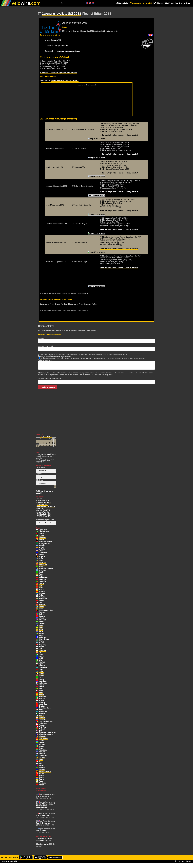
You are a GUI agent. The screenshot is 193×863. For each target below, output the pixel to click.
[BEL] (37, 557)
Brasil (41, 572)
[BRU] (37, 574)
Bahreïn (41, 555)
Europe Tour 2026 (43, 510)
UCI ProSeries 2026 (44, 514)
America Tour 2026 (44, 503)
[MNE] (37, 704)
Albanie (41, 534)
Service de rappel (44, 454)
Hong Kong (42, 645)
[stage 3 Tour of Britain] (96, 177)
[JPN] (37, 664)
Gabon (41, 628)
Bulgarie (41, 576)
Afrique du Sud (44, 532)
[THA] (37, 770)
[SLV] (37, 744)
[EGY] (37, 608)
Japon (41, 664)
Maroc (41, 692)
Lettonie (41, 675)
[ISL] (37, 656)
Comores (42, 593)
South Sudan (43, 756)
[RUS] (37, 740)
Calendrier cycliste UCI (142, 3)
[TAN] (37, 768)
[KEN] (37, 670)
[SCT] (37, 606)
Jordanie (42, 666)
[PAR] (37, 718)
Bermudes (42, 562)
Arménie (41, 547)
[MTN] (37, 696)
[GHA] (37, 630)
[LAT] (37, 675)
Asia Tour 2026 (42, 504)
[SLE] (37, 750)
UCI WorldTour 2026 (44, 516)
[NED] (37, 719)
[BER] (37, 563)
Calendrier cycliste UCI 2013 (61, 13)
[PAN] (37, 716)
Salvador (42, 744)
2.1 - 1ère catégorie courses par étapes (66, 51)
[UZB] (37, 712)
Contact (188, 861)
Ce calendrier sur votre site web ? (45, 461)
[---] (37, 721)
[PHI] (37, 723)
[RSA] (37, 532)
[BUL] (37, 576)
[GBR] (37, 739)
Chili (40, 585)
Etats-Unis (42, 620)
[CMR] (37, 582)
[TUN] (37, 773)
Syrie (40, 764)
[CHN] (37, 587)
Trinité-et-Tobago (45, 771)
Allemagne (42, 537)
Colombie (42, 591)
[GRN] (37, 633)
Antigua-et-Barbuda (45, 541)
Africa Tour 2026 (43, 501)
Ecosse (41, 606)
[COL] (37, 591)
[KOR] (37, 595)
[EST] (37, 618)
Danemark (42, 604)
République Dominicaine (47, 733)
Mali (40, 689)
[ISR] (37, 658)
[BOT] (37, 570)
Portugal (42, 729)
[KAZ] (37, 668)
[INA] (37, 651)
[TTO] (37, 771)
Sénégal (41, 746)
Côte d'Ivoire (43, 599)
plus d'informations (55, 857)
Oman (41, 710)
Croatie (41, 601)
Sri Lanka (42, 758)
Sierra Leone (43, 750)
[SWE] (37, 760)
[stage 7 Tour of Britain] (96, 252)
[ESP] (37, 616)
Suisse (41, 762)
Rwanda (41, 742)
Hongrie (41, 647)
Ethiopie (41, 622)
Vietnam (41, 785)
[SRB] (37, 748)
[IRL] (37, 654)
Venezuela (42, 783)
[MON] (37, 700)
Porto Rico (42, 727)
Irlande (41, 654)
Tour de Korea (41, 831)
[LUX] (37, 681)
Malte (41, 691)
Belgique (42, 557)
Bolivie (41, 566)
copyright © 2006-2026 (9, 861)
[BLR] (37, 564)
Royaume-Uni (56, 40)
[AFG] (37, 530)
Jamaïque (42, 662)
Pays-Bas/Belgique (45, 721)
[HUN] (37, 647)
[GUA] (37, 637)
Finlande (42, 624)
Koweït (41, 673)
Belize (41, 559)
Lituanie (41, 679)
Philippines (43, 723)
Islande (41, 656)
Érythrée (41, 614)
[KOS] (37, 672)
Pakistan (42, 714)
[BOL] (37, 566)
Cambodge (42, 580)
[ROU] (37, 737)
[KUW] (37, 673)
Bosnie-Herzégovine (46, 568)
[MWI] (37, 687)
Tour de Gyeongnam (43, 823)
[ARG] (37, 545)
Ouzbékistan (43, 712)
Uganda (41, 777)
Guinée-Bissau (44, 639)
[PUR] (37, 727)
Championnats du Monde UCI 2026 (45, 507)
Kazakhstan (43, 668)
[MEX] (37, 698)
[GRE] (37, 631)
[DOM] (37, 733)
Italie (40, 660)
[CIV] (37, 599)
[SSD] (37, 756)
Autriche (41, 551)
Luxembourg (43, 681)
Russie (41, 740)
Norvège (42, 706)
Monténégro (43, 704)
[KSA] (37, 543)
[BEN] (37, 561)
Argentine (42, 545)
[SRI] (37, 758)
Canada (41, 583)
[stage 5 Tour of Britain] (96, 214)
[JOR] (37, 666)
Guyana (41, 641)
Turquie (41, 775)
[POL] (37, 725)
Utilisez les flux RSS (45, 844)
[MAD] (37, 683)
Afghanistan (43, 530)
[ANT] (37, 541)
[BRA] (37, 572)
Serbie (41, 748)
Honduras (42, 643)
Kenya (41, 670)
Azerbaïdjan (43, 553)
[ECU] (37, 612)
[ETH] (37, 622)
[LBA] (37, 677)
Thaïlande (42, 769)
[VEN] (37, 783)
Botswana (42, 570)
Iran (40, 652)
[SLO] (37, 754)
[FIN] (37, 624)
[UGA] (37, 777)
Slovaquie (42, 752)
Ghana (41, 629)
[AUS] (37, 549)
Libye (41, 677)
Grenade (41, 633)
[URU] (37, 781)
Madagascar (43, 683)
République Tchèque (46, 735)
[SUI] (37, 762)
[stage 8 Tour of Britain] (96, 287)
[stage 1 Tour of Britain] (96, 139)
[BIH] (37, 568)
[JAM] (37, 662)
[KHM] (37, 580)
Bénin (41, 561)
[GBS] (37, 639)
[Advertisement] (86, 101)
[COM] (37, 593)
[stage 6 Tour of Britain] (96, 233)
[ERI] (37, 614)
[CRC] (37, 597)
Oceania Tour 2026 (43, 512)
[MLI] (37, 689)
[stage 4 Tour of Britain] (96, 196)
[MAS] (37, 685)
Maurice (41, 694)
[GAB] (37, 628)
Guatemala (42, 637)
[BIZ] (37, 559)
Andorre (41, 539)
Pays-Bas (42, 719)
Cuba (40, 603)
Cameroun (42, 582)
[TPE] (37, 766)
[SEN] (37, 746)
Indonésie (42, 650)
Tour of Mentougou (42, 815)
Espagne (42, 616)
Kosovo (41, 671)
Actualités (123, 3)
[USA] (37, 620)
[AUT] (37, 551)
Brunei (41, 574)
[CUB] (37, 603)
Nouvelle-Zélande (45, 708)
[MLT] (37, 691)
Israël (41, 658)
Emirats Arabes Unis (46, 610)
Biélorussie (43, 564)
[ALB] (37, 534)
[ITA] (37, 660)
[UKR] (37, 779)
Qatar (40, 731)
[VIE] (37, 785)
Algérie (41, 536)
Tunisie (41, 773)
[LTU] (37, 679)
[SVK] (37, 752)
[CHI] (37, 585)
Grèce (41, 631)
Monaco (41, 700)
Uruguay (41, 781)
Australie (42, 549)
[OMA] (37, 710)
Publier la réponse (48, 387)
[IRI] (37, 652)
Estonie (41, 618)
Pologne (42, 725)
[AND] (37, 539)
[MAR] (37, 693)
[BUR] (37, 578)
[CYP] (37, 589)
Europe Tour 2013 (61, 46)
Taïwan (41, 766)
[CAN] (37, 584)
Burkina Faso (43, 578)
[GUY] (37, 641)
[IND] (37, 649)
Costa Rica (42, 597)
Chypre (41, 589)
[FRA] (37, 626)
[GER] (37, 538)
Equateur (42, 612)
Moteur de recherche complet (44, 492)
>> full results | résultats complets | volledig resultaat (58, 73)
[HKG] (37, 645)
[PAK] (37, 714)
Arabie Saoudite (44, 543)
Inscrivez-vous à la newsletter (44, 839)
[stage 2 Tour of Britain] (96, 158)
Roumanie (42, 737)
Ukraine (41, 779)
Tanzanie (42, 768)
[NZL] (37, 708)
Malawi (41, 687)
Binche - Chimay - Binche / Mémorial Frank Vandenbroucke (45, 806)
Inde (40, 649)
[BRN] (37, 555)
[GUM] (37, 635)
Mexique (42, 698)
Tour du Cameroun (42, 796)
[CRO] (37, 601)
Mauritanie (42, 696)
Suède (41, 759)
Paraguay (42, 717)
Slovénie (42, 754)
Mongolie (42, 702)
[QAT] (37, 731)
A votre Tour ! (184, 3)
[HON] (37, 643)
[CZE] (37, 735)
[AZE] (37, 553)
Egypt (41, 608)
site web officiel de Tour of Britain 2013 (65, 80)
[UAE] (37, 610)
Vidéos (171, 3)
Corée (41, 595)
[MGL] (37, 702)
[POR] (37, 729)
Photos (159, 3)
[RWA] (37, 742)
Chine (41, 587)
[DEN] (37, 605)
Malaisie (42, 685)
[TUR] (37, 775)
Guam (41, 635)
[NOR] (37, 706)
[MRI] (37, 694)
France (41, 626)
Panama (41, 716)
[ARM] (37, 547)
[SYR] (37, 764)
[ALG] (37, 536)
